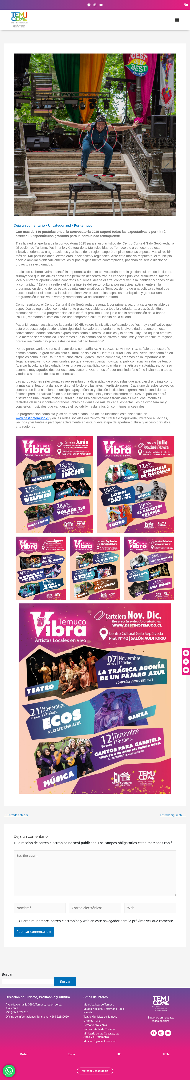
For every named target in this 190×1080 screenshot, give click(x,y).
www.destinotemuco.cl (32, 418)
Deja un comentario (29, 225)
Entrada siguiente (173, 815)
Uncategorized (59, 225)
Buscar (7, 974)
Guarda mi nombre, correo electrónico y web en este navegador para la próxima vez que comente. (96, 921)
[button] (177, 20)
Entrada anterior (16, 815)
